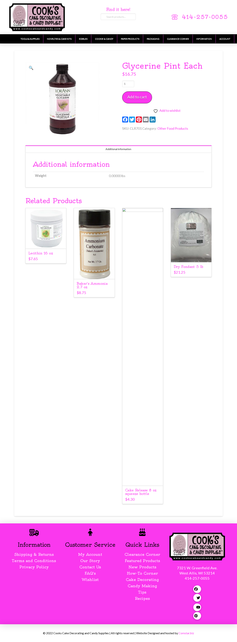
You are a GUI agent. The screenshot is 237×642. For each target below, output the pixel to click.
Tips (142, 592)
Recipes (142, 598)
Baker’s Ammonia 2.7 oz (92, 285)
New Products (142, 567)
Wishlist (90, 579)
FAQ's (90, 573)
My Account (90, 554)
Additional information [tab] (118, 149)
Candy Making (142, 586)
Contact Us (90, 567)
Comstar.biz (186, 633)
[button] (31, 67)
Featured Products (142, 560)
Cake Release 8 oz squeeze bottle (140, 492)
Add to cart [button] (45, 242)
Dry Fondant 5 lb (188, 267)
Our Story (90, 560)
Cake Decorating (142, 579)
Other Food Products (172, 128)
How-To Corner (142, 573)
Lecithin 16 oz (40, 253)
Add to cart (137, 97)
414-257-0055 (205, 17)
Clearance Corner (142, 554)
